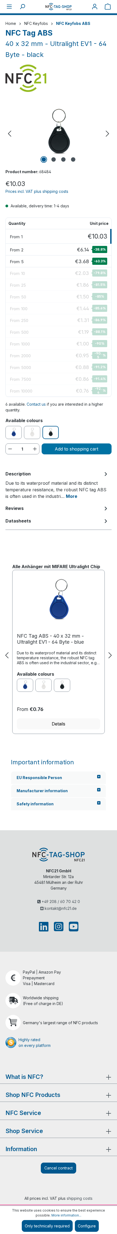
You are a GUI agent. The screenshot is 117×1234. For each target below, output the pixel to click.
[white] (43, 685)
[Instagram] (59, 926)
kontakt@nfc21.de (60, 908)
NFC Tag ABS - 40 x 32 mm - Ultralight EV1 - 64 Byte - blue (50, 639)
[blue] (25, 685)
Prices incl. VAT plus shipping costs (36, 191)
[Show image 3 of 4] (63, 159)
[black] (62, 685)
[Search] (22, 6)
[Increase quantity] (34, 449)
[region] (58, 133)
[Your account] (94, 6)
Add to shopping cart (76, 449)
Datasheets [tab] (18, 521)
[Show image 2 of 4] (53, 159)
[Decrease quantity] (10, 449)
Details (58, 724)
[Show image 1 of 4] (44, 159)
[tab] (57, 485)
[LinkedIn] (45, 926)
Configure (87, 1226)
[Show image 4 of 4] (73, 159)
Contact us (36, 404)
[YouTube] (72, 926)
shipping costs (80, 1198)
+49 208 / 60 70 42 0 (60, 901)
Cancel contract (58, 1168)
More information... (66, 1215)
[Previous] (9, 134)
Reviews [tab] (14, 508)
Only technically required (47, 1226)
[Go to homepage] (58, 6)
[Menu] (9, 6)
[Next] (107, 134)
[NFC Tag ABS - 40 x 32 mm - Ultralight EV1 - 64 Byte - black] (58, 133)
